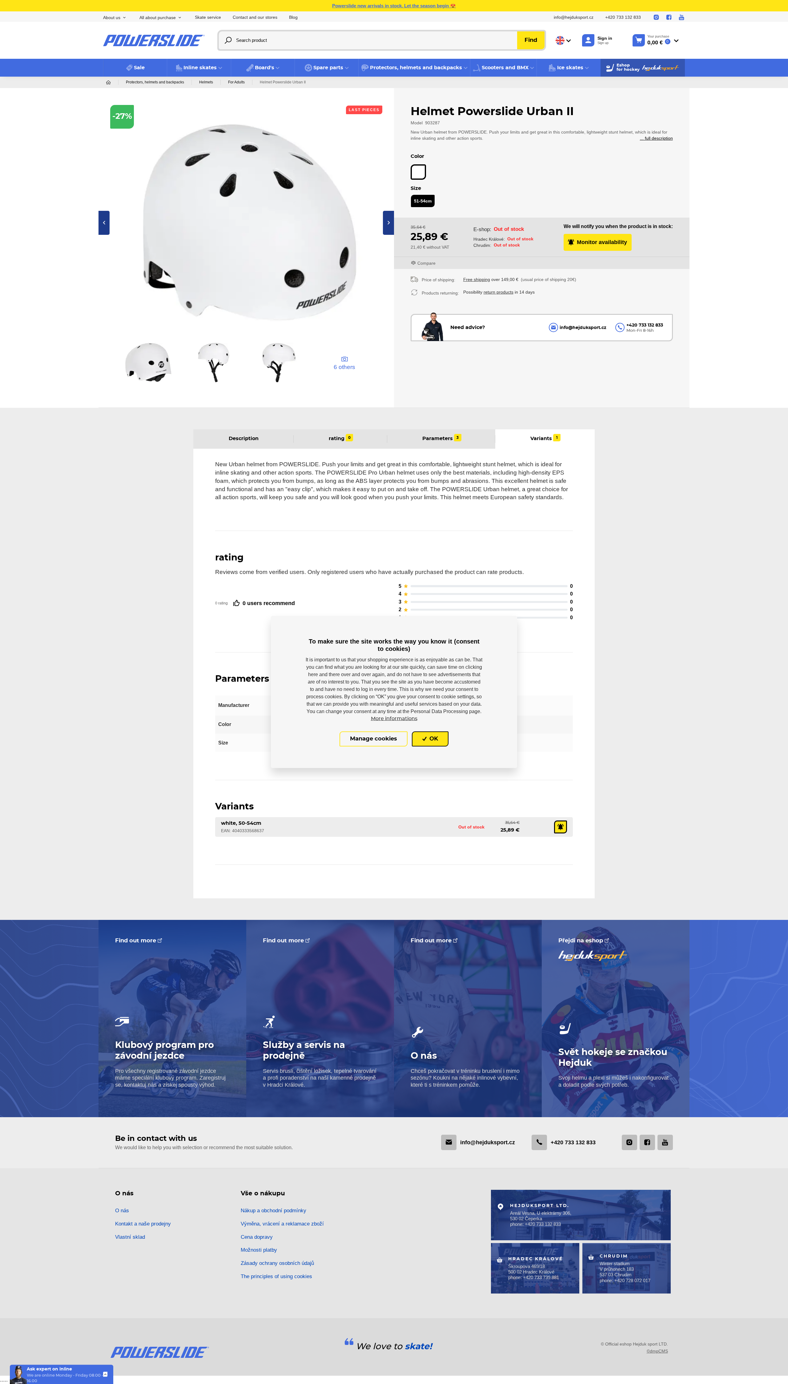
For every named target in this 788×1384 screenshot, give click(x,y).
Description (244, 438)
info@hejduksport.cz (573, 17)
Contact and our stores (255, 17)
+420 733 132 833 (623, 17)
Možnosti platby (259, 1250)
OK (433, 739)
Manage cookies (373, 739)
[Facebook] (668, 17)
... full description (656, 138)
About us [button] (111, 17)
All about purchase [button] (157, 17)
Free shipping (476, 279)
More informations (394, 718)
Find (531, 40)
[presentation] (104, 223)
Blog (293, 17)
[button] (199, 68)
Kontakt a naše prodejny (143, 1224)
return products (498, 292)
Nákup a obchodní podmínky (273, 1211)
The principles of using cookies (276, 1276)
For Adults (236, 82)
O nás (122, 1211)
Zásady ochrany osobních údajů (277, 1263)
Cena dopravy (257, 1237)
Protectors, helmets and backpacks (155, 82)
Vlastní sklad (130, 1237)
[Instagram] (656, 17)
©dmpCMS (657, 1351)
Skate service (208, 17)
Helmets (206, 82)
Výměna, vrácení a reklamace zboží (282, 1224)
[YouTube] (681, 17)
